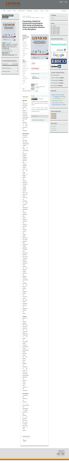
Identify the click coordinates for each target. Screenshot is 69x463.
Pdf (34, 63)
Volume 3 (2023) (56, 31)
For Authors (53, 128)
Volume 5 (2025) (56, 28)
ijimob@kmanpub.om (6, 49)
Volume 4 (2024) (56, 29)
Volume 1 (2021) (55, 33)
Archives (36, 10)
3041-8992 (8, 42)
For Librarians (54, 130)
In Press (14, 10)
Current (9, 10)
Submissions (29, 10)
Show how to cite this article (38, 119)
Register (61, 1)
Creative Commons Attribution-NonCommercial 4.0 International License (39, 109)
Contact (5, 17)
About (47, 10)
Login (66, 1)
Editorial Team (21, 10)
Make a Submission (8, 15)
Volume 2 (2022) (56, 32)
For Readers (53, 126)
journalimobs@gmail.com (7, 50)
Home (4, 10)
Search (41, 10)
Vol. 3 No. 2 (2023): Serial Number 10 (31, 17)
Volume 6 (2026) (56, 27)
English (52, 18)
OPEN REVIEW (36, 68)
